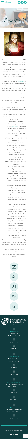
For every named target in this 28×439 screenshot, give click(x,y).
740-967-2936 (14, 367)
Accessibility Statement (9, 430)
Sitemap (21, 430)
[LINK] (11, 263)
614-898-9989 (14, 342)
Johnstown (14, 356)
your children (21, 81)
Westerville (14, 331)
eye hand (14, 126)
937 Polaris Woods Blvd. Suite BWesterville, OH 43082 (14, 385)
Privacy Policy (16, 430)
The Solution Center (14, 382)
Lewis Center (14, 407)
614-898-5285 (14, 392)
